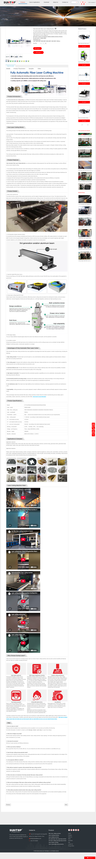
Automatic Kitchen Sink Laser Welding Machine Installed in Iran (84, 249)
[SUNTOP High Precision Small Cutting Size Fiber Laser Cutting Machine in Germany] (84, 210)
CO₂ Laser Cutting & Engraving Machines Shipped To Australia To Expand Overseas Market (85, 171)
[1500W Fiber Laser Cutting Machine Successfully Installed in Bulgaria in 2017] (84, 233)
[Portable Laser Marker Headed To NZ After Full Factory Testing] (85, 135)
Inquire (38, 48)
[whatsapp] (84, 4)
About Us (70, 837)
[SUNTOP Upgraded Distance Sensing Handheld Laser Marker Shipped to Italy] (85, 180)
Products (70, 835)
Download (70, 840)
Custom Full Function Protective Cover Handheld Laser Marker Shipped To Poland (85, 148)
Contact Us (70, 844)
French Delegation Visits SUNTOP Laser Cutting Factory (84, 226)
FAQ (69, 842)
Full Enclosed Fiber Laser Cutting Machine (84, 118)
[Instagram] (82, 4)
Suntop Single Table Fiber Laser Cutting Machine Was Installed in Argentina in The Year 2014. (84, 260)
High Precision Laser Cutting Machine (84, 43)
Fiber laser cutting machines (55, 833)
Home (69, 833)
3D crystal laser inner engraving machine (57, 838)
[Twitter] (74, 830)
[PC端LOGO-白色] (16, 830)
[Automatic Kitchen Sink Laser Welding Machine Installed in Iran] (84, 244)
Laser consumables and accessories (56, 844)
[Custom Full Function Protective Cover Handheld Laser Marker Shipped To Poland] (85, 146)
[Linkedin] (83, 2)
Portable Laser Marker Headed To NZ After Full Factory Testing (85, 137)
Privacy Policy (71, 845)
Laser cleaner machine (53, 842)
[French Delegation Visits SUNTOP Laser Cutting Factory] (84, 222)
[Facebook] (80, 2)
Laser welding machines (54, 837)
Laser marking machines (54, 835)
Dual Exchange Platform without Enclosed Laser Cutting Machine (84, 80)
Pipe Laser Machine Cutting (83, 99)
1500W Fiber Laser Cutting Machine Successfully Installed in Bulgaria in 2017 (84, 238)
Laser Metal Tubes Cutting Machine (84, 62)
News (69, 838)
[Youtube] (85, 2)
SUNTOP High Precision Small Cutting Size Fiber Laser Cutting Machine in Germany (84, 215)
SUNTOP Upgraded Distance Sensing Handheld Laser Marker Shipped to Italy (85, 182)
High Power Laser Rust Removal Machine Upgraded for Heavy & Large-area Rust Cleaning (85, 159)
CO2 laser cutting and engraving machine (57, 840)
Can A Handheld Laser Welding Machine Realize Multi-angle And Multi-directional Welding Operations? (84, 204)
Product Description (10, 66)
